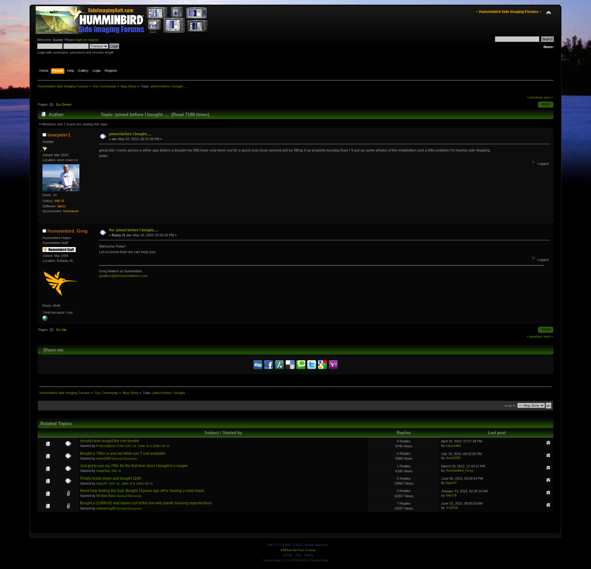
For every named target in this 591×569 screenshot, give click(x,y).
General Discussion (124, 458)
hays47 (101, 483)
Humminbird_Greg (67, 231)
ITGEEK (452, 508)
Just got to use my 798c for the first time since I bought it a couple (134, 466)
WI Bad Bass (106, 496)
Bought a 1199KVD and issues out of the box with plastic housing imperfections (146, 503)
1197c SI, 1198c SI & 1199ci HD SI (147, 446)
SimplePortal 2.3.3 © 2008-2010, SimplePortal (295, 560)
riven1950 (103, 458)
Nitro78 (451, 495)
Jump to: (510, 405)
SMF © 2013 (294, 545)
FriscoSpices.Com (110, 446)
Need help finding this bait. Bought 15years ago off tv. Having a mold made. (142, 491)
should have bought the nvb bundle (109, 441)
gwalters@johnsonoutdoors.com (123, 276)
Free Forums (307, 550)
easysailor (453, 445)
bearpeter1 (58, 134)
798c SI (116, 471)
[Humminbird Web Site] (44, 319)
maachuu (103, 471)
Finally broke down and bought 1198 (110, 478)
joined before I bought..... (130, 134)
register (92, 40)
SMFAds (286, 550)
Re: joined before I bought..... (133, 230)
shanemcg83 (106, 508)
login (79, 40)
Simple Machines (316, 545)
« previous (535, 97)
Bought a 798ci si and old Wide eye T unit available (123, 453)
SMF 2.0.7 (274, 545)
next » (548, 97)
